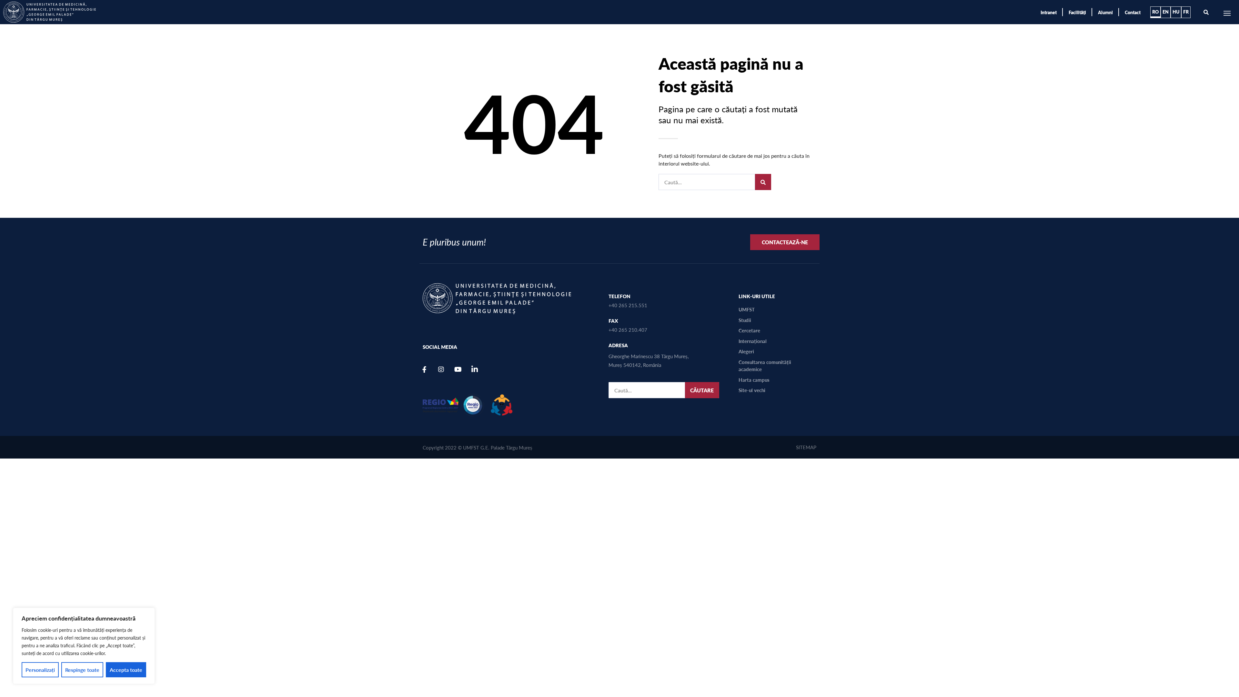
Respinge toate (82, 669)
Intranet (1049, 12)
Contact (1133, 12)
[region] (84, 646)
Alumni (1105, 12)
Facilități (1077, 12)
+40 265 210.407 (628, 329)
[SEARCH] (763, 182)
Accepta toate (126, 669)
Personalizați (40, 669)
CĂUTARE (702, 390)
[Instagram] (441, 369)
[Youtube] (457, 369)
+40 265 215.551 (628, 305)
